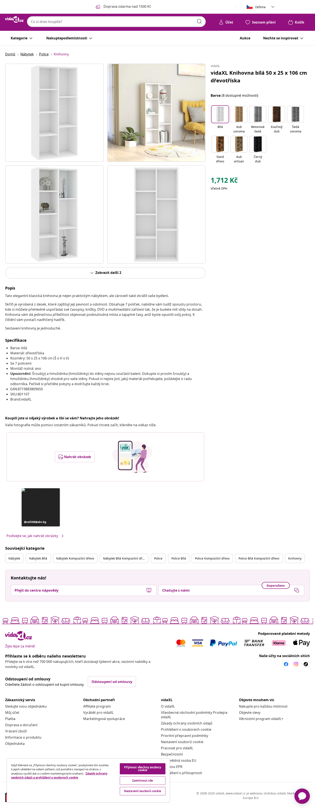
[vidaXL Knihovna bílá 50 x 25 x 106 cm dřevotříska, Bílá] (54, 113)
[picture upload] (132, 457)
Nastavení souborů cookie (182, 741)
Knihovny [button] (295, 558)
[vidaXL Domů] (14, 19)
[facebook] (286, 664)
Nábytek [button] (14, 558)
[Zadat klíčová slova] (199, 21)
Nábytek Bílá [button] (38, 558)
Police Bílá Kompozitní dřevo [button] (258, 558)
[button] (41, 507)
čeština (260, 7)
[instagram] (296, 664)
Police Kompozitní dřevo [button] (212, 558)
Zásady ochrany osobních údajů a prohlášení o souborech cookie (59, 776)
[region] (88, 780)
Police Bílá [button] (178, 558)
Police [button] (158, 558)
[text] (224, 181)
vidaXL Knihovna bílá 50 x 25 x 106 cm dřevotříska (259, 76)
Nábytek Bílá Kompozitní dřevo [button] (125, 558)
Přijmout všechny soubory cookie (142, 768)
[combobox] (116, 21)
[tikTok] (306, 664)
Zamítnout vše (142, 780)
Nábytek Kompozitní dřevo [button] (75, 558)
